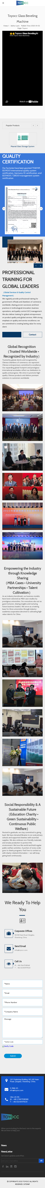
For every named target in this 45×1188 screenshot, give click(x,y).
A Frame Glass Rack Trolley (22, 146)
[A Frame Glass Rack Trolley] (23, 134)
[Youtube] (11, 1166)
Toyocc (25, 28)
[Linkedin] (7, 1166)
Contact (32, 334)
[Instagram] (15, 1166)
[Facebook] (3, 1166)
